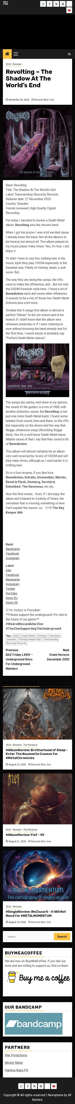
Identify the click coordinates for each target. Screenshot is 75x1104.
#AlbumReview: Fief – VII (25, 835)
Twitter (10, 589)
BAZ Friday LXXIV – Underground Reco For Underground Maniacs (19, 659)
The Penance (30, 745)
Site (8, 570)
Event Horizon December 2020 (58, 654)
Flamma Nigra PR (16, 1070)
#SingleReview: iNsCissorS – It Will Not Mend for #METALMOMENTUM (36, 914)
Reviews (17, 64)
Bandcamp (13, 549)
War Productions (16, 1055)
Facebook (12, 553)
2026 (8, 745)
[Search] (69, 54)
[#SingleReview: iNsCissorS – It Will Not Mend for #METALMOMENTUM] (37, 875)
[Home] (7, 54)
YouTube (11, 593)
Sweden (11, 639)
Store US (12, 602)
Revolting (55, 635)
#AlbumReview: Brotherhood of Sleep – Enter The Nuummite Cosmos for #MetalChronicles (37, 754)
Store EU (12, 598)
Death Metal (28, 635)
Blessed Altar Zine (44, 99)
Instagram (12, 558)
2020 (8, 64)
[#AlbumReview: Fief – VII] (37, 798)
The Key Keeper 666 (30, 639)
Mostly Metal (14, 1063)
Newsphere (55, 1095)
